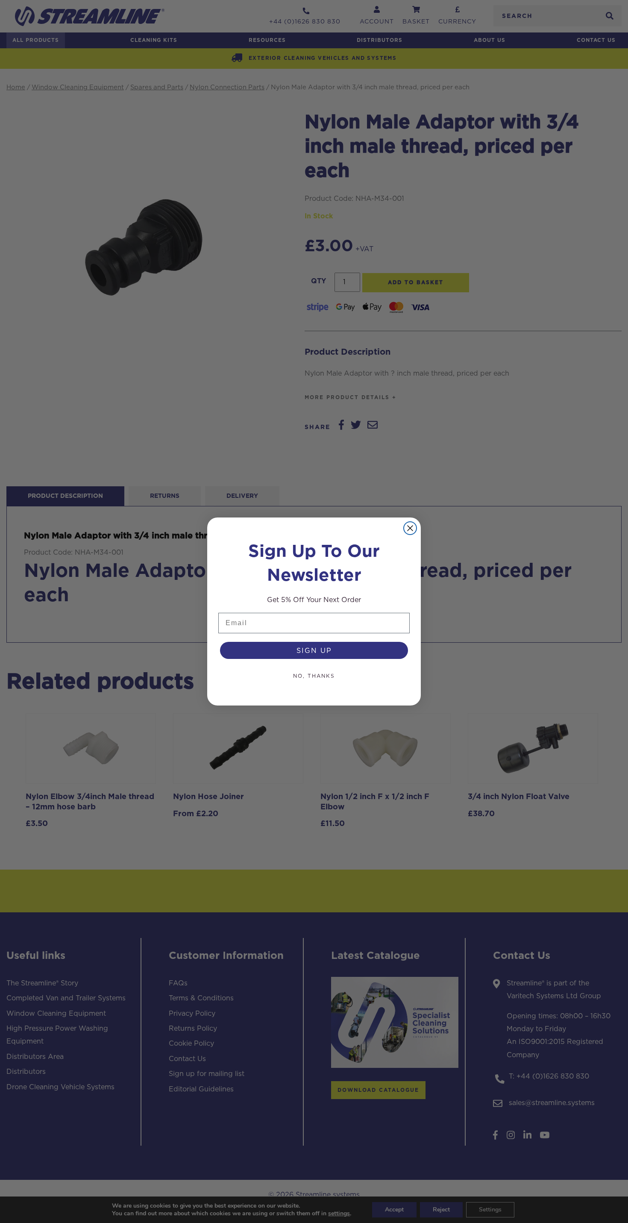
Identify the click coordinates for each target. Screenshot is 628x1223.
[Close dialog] (410, 528)
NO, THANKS (314, 675)
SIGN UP (314, 650)
